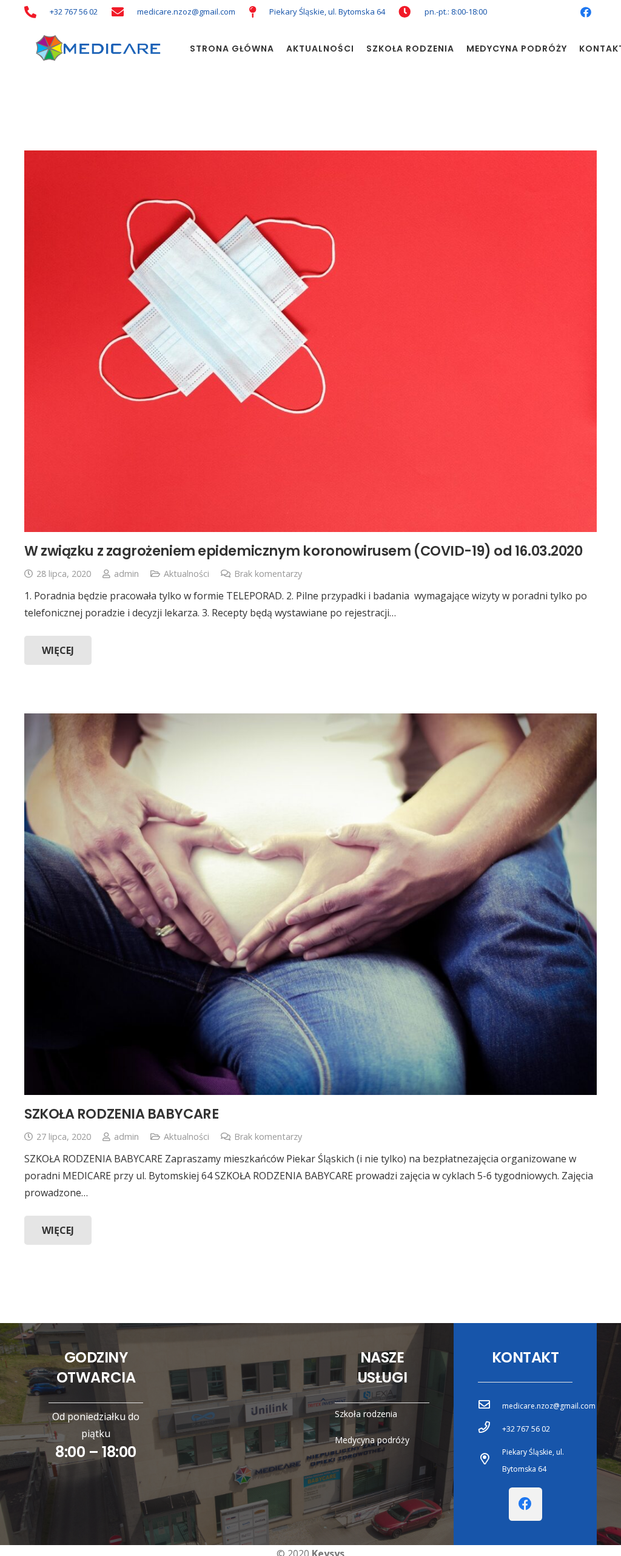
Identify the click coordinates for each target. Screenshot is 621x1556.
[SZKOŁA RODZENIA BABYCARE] (310, 904)
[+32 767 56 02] (490, 1429)
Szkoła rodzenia (366, 1414)
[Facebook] (586, 12)
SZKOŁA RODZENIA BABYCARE (121, 1113)
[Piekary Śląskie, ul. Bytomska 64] (490, 1460)
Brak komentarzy (268, 573)
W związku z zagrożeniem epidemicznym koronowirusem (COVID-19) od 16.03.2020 (303, 551)
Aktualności (186, 573)
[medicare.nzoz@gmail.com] (490, 1406)
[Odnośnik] (96, 48)
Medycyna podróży (372, 1440)
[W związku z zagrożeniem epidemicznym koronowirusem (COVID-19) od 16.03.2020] (310, 341)
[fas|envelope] (118, 12)
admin (126, 573)
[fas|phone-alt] (30, 12)
